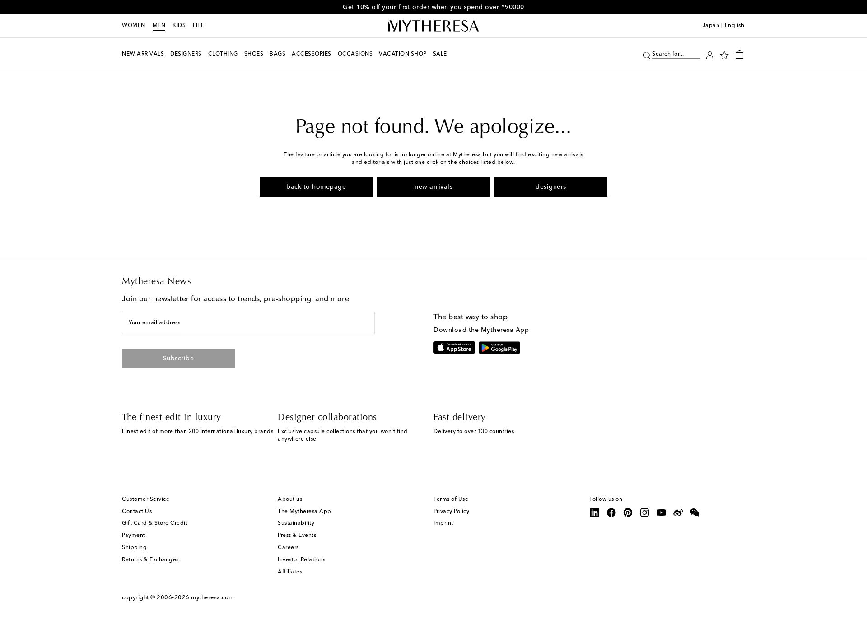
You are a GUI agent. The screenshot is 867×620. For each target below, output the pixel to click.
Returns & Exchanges (150, 560)
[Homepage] (433, 26)
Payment (133, 535)
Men (159, 25)
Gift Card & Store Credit (154, 523)
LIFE (198, 25)
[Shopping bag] (739, 54)
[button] (647, 54)
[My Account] (709, 54)
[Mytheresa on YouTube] (661, 512)
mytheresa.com (212, 598)
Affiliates (290, 572)
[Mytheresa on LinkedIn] (594, 512)
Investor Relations (301, 560)
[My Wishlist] (724, 54)
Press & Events (297, 535)
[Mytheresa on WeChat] (695, 512)
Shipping (134, 547)
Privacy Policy (451, 511)
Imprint (443, 523)
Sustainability (296, 523)
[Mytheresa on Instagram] (644, 512)
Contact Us (137, 511)
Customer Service (145, 499)
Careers (288, 547)
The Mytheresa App (304, 511)
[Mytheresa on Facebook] (611, 512)
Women (133, 25)
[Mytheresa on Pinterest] (628, 512)
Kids (179, 25)
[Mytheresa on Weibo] (678, 512)
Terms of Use (451, 499)
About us (290, 499)
